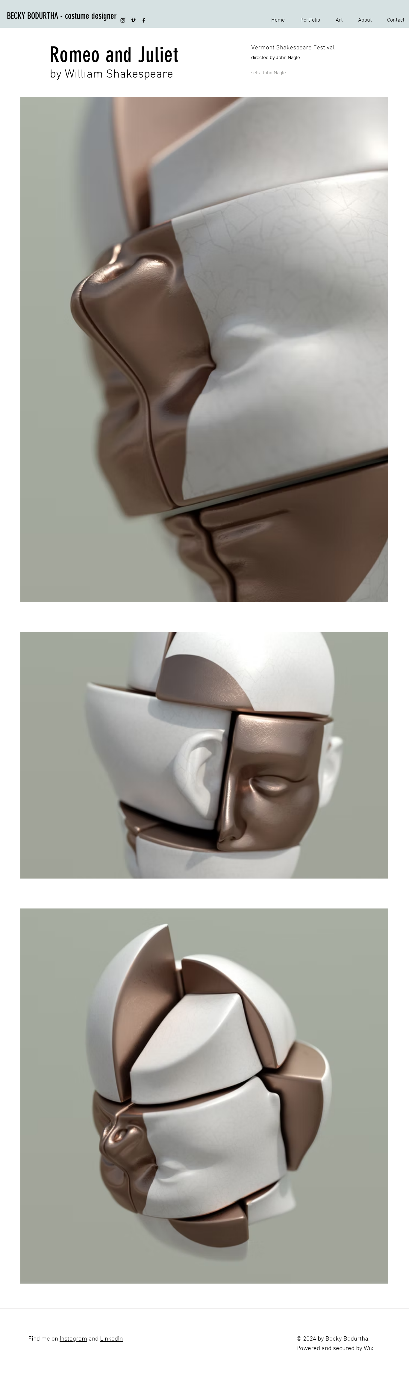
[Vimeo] (133, 20)
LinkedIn (111, 1339)
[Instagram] (123, 20)
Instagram (73, 1339)
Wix (368, 1348)
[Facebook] (144, 20)
